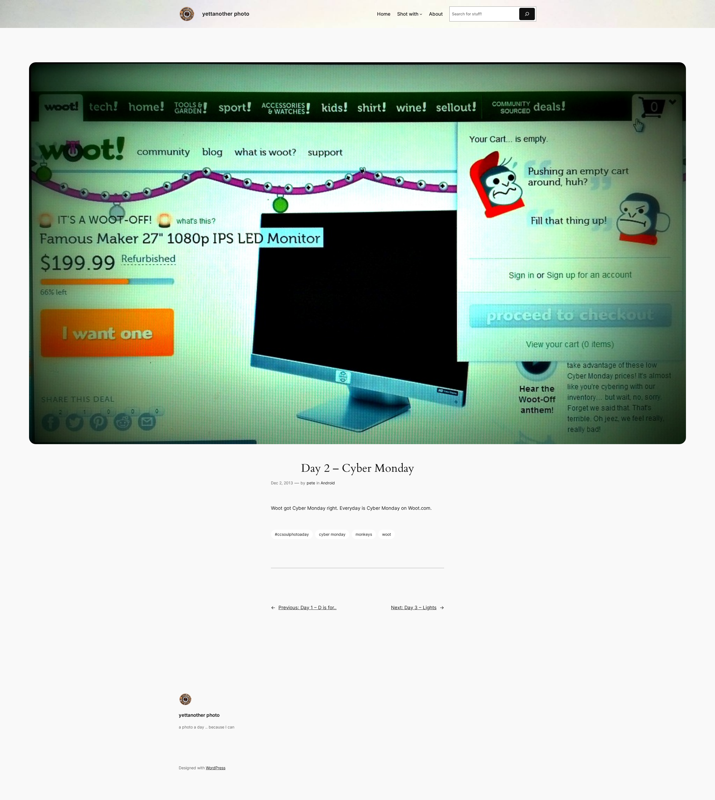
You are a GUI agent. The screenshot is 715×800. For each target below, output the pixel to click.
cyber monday (332, 534)
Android (328, 482)
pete (311, 482)
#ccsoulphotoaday (292, 534)
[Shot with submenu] (421, 14)
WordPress (215, 767)
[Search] (527, 14)
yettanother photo (225, 13)
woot (386, 534)
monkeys (364, 534)
